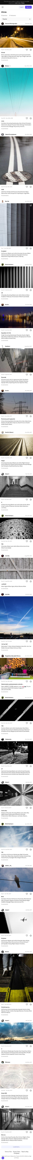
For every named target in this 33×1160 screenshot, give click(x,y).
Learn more (18, 3)
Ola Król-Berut (7, 435)
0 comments (4, 60)
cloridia (5, 559)
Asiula (5, 307)
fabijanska (6, 742)
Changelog (16, 1153)
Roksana (6, 1065)
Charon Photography (9, 26)
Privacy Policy (16, 1151)
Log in (21, 7)
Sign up (28, 7)
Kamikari (6, 349)
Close (22, 3)
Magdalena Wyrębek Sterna (10, 659)
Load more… (16, 1147)
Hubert (5, 477)
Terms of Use (8, 1151)
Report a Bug (25, 1151)
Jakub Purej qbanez (9, 137)
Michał (5, 69)
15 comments (4, 195)
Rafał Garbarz (7, 267)
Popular (5, 19)
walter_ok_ (7, 868)
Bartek (5, 204)
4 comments (4, 128)
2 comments (4, 340)
